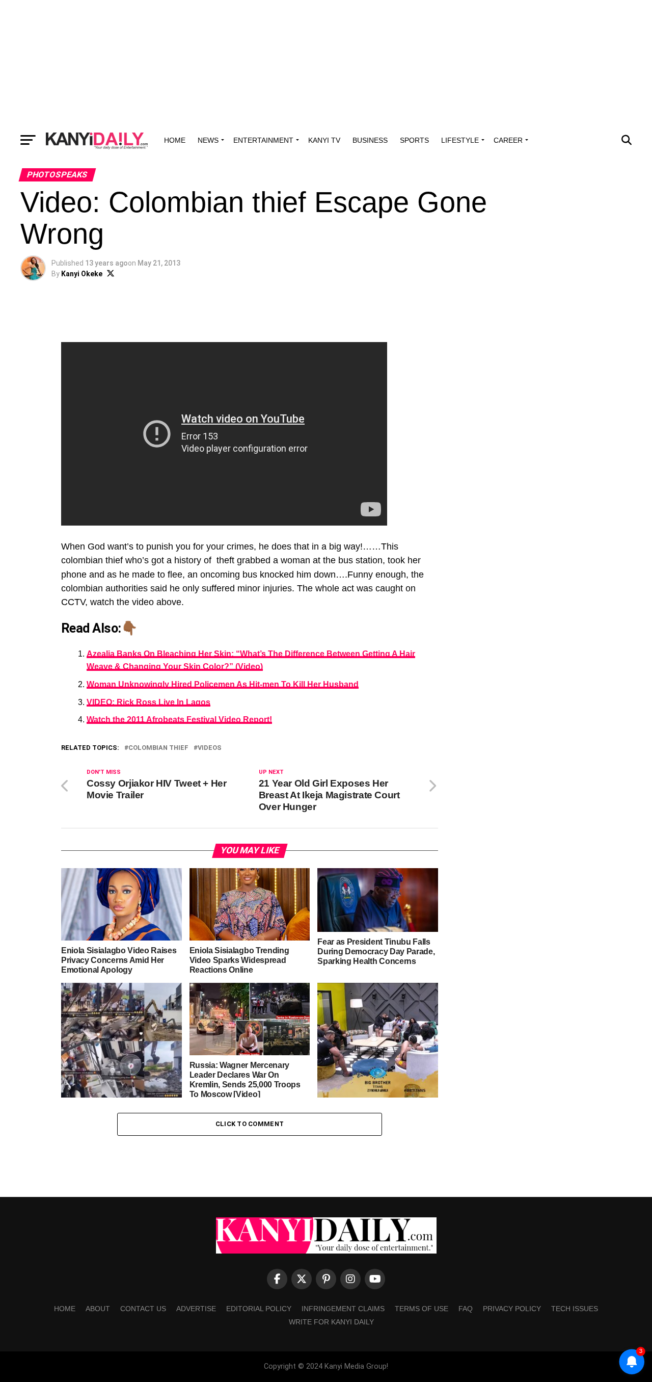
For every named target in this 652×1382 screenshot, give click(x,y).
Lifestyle (460, 140)
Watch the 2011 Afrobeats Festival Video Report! (179, 719)
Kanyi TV (324, 140)
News (208, 140)
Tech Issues (574, 1309)
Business (370, 140)
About (98, 1309)
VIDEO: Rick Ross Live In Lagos (148, 702)
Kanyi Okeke (81, 274)
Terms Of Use (421, 1309)
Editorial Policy (258, 1309)
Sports (414, 140)
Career (508, 140)
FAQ (465, 1309)
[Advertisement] (326, 63)
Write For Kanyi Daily (331, 1322)
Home (174, 140)
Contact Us (143, 1309)
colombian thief (158, 748)
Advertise (196, 1309)
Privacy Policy (512, 1309)
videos (210, 748)
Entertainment (263, 140)
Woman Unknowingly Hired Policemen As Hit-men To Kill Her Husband (223, 684)
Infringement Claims (343, 1309)
